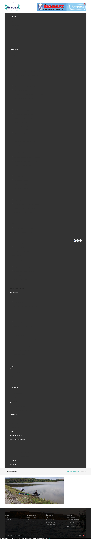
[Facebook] (75, 240)
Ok (49, 538)
